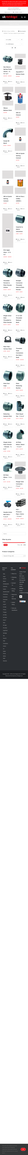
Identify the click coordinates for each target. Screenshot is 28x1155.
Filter (5, 544)
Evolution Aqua (5, 600)
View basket (23, 31)
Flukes (4, 609)
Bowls (4, 581)
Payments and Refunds (14, 596)
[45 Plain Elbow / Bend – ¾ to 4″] (20, 434)
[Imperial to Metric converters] (20, 219)
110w (4, 573)
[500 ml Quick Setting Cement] (20, 139)
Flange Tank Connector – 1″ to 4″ (20, 484)
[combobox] (14, 556)
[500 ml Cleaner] (20, 98)
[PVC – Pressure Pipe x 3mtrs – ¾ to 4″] (20, 503)
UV (3, 648)
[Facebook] (20, 596)
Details (10, 81)
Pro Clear (5, 627)
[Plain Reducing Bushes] (20, 375)
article (24, 4)
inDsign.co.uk (20, 675)
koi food (5, 617)
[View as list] (15, 47)
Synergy (5, 633)
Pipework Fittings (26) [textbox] (13, 555)
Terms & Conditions (14, 609)
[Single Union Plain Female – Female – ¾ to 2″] (7, 434)
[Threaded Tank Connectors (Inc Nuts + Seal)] (20, 340)
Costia (4, 589)
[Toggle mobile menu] (25, 17)
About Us (14, 573)
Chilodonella (6, 583)
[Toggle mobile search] (22, 17)
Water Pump (4, 652)
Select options (6, 82)
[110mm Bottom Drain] (7, 96)
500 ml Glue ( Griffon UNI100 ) (20, 199)
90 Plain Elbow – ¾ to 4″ (7, 477)
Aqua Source (4, 577)
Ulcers (4, 646)
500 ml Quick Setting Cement (20, 156)
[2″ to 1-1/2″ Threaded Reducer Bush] (20, 307)
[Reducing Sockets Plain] (7, 406)
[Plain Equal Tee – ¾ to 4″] (20, 406)
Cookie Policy (13, 603)
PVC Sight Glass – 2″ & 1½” (7, 252)
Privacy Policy (13, 590)
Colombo (5, 586)
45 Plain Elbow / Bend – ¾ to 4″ (20, 444)
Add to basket (18, 82)
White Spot (4, 657)
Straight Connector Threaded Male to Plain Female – (20, 285)
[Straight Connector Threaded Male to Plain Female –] (20, 272)
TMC (4, 640)
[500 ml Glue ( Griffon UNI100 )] (20, 182)
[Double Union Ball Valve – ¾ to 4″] (7, 504)
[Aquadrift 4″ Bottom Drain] (20, 61)
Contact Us (14, 584)
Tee (4, 635)
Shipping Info (14, 578)
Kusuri (4, 620)
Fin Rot (4, 607)
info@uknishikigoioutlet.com (14, 9)
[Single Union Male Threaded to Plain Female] (7, 307)
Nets (4, 622)
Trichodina (5, 643)
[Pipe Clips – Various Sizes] (7, 339)
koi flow (5, 614)
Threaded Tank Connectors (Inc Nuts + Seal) (19, 353)
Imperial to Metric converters (19, 229)
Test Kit (4, 638)
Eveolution (5, 594)
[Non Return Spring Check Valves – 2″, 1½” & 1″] (7, 59)
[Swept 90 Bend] (7, 133)
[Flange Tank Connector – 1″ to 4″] (20, 470)
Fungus (4, 612)
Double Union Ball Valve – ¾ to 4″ (7, 514)
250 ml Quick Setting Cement (7, 199)
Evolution (5, 596)
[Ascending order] (21, 39)
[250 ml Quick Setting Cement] (7, 182)
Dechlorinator (6, 591)
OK (23, 1149)
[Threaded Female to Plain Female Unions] (7, 272)
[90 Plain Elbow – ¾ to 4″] (7, 467)
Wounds (5, 660)
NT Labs (5, 625)
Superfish (5, 630)
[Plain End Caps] (7, 375)
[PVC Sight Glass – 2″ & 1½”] (7, 231)
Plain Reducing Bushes (19, 386)
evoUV (4, 604)
